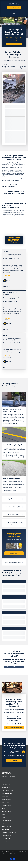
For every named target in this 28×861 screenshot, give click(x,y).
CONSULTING (4, 841)
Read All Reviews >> (22, 373)
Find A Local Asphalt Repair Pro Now (14, 667)
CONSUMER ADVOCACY (7, 820)
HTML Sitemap (9, 855)
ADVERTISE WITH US (6, 844)
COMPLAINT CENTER (6, 805)
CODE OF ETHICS (5, 802)
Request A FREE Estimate (14, 44)
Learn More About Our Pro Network (14, 727)
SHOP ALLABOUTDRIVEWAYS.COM (9, 832)
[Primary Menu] (14, 13)
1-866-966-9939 (18, 62)
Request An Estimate (14, 8)
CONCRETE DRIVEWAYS (7, 782)
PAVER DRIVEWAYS (6, 784)
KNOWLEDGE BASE (6, 838)
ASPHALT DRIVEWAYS (6, 779)
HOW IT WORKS (5, 796)
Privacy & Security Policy (18, 853)
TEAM (3, 823)
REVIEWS (3, 808)
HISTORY (3, 817)
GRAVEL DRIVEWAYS (6, 787)
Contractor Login (17, 855)
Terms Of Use (10, 853)
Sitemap (4, 853)
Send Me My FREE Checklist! (14, 761)
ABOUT (3, 814)
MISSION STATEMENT (6, 826)
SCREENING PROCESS (6, 799)
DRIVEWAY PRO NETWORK (7, 790)
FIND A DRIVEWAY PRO (6, 835)
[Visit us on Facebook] (13, 859)
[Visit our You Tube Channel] (11, 859)
